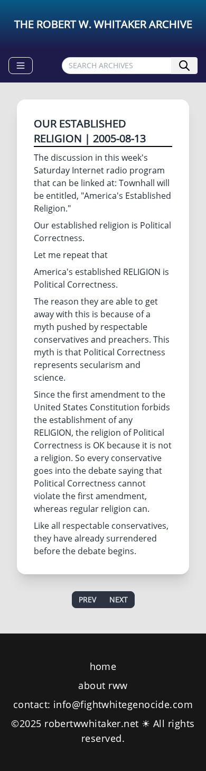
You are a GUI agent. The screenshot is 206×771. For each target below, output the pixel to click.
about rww (102, 685)
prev (87, 599)
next (118, 599)
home (103, 666)
